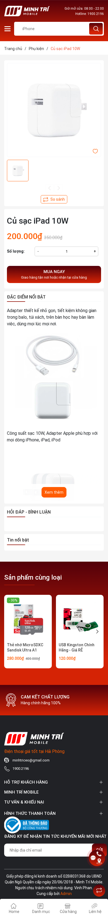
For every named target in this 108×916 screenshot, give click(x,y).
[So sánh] (99, 890)
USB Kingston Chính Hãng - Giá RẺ (76, 648)
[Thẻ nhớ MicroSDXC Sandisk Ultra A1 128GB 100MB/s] (28, 619)
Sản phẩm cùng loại (33, 577)
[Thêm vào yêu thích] (95, 151)
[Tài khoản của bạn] (7, 28)
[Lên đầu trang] (99, 877)
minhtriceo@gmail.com (31, 760)
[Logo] (27, 11)
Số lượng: (16, 251)
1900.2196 (96, 14)
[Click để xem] (54, 110)
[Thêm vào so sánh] (54, 199)
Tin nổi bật (18, 540)
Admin (66, 893)
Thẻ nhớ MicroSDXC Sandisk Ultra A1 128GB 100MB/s (25, 650)
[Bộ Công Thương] (26, 824)
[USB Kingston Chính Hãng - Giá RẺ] (80, 619)
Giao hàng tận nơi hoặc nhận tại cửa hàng (54, 274)
